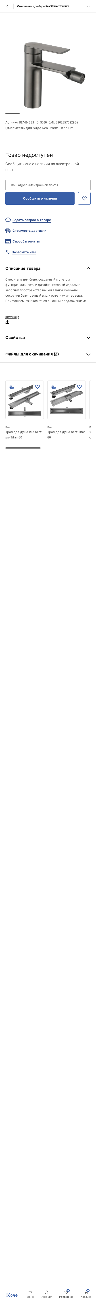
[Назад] (7, 6)
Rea (7, 427)
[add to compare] (11, 386)
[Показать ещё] (88, 6)
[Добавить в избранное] (37, 386)
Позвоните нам (24, 252)
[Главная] (11, 1295)
